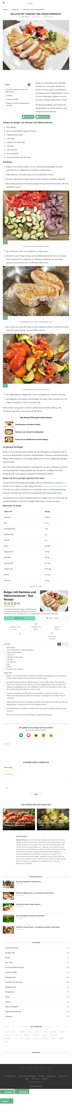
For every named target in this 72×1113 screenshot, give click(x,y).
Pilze (21, 1038)
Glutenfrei (7, 1035)
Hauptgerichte (15, 9)
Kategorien (63, 1076)
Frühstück (53, 1031)
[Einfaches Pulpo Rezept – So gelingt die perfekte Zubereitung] (8, 930)
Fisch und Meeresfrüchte (37, 967)
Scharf (53, 1038)
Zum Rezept (29, 117)
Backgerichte (37, 953)
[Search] (68, 3)
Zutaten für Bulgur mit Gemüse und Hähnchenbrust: (16, 90)
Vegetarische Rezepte (37, 1011)
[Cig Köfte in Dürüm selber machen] (8, 907)
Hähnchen (7, 744)
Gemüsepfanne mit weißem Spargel (27, 424)
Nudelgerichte (37, 987)
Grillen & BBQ (37, 972)
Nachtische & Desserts (37, 982)
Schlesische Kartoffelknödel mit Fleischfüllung (31, 439)
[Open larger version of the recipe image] (54, 600)
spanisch (61, 1038)
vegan (6, 1041)
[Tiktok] (49, 1068)
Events (37, 957)
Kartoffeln (54, 1035)
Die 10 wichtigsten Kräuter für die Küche (30, 916)
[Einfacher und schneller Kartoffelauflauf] (9, 432)
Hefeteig (26, 1035)
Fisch (29, 1031)
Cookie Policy (10, 1076)
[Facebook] (58, 3)
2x (63, 644)
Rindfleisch (44, 1038)
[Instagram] (60, 3)
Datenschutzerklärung (27, 1076)
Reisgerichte (37, 992)
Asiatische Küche (37, 948)
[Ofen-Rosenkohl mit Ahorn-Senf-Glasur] (53, 819)
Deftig (14, 1031)
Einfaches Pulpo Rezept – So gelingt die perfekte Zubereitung (38, 927)
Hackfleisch (17, 1035)
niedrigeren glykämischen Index (54, 486)
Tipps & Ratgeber (37, 1007)
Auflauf (6, 1031)
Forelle (44, 1031)
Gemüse (62, 1031)
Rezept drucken (43, 117)
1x (59, 644)
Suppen (37, 1002)
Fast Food (37, 962)
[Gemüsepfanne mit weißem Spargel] (9, 424)
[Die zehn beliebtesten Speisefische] (8, 884)
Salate (37, 997)
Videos (44, 1079)
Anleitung (9, 95)
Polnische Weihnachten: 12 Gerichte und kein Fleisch (35, 893)
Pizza (28, 1038)
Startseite (5, 9)
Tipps (27, 1079)
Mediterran (7, 1038)
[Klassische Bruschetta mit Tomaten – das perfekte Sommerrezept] (19, 819)
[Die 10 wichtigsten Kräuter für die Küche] (8, 918)
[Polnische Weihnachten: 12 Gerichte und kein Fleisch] (8, 896)
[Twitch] (64, 3)
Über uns (35, 1079)
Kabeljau (44, 1035)
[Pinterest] (62, 3)
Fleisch (37, 1031)
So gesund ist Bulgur (12, 99)
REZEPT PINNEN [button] (53, 618)
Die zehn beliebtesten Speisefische (28, 881)
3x (66, 644)
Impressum (51, 1076)
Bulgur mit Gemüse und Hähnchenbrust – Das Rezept (17, 104)
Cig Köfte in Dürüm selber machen (28, 904)
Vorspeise (37, 1016)
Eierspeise (22, 1031)
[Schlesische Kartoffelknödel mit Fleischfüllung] (9, 439)
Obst (15, 1038)
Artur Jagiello (25, 16)
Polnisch (35, 1038)
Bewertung (8, 767)
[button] (5, 603)
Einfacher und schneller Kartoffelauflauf (29, 432)
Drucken (20, 618)
